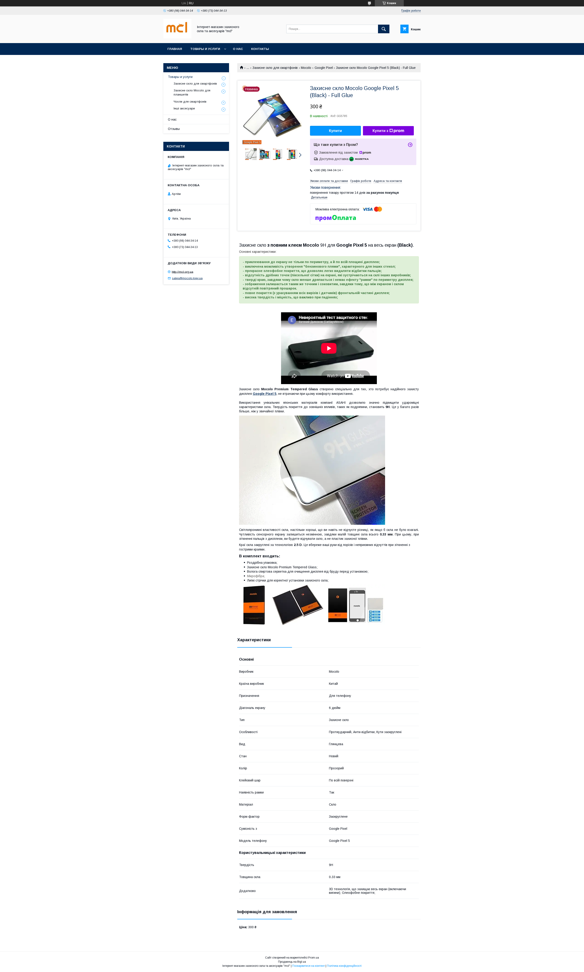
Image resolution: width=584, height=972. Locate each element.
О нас (238, 49)
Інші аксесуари (184, 108)
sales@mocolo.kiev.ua (187, 278)
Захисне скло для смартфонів (275, 68)
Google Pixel (324, 68)
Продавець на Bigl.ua (292, 961)
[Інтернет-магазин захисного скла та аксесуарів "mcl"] (177, 37)
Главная (174, 49)
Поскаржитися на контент (308, 965)
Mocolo (306, 68)
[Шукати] (383, 29)
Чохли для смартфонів (190, 101)
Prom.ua (313, 957)
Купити (335, 131)
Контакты (260, 49)
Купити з (380, 131)
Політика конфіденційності (344, 965)
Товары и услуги (205, 49)
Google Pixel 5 (264, 394)
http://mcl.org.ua (182, 271)
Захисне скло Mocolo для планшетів (192, 92)
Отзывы (174, 129)
